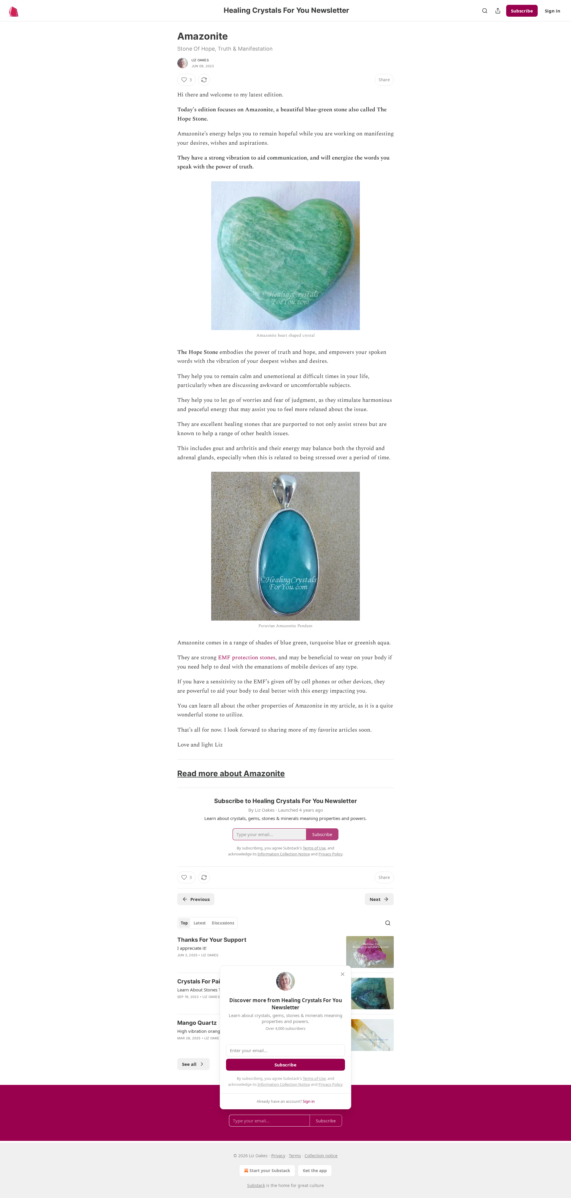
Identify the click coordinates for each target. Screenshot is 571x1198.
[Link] (169, 773)
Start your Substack (270, 1170)
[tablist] (207, 923)
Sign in (552, 11)
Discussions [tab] (223, 923)
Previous (200, 899)
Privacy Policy (330, 1084)
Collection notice (321, 1155)
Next (375, 899)
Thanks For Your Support (211, 939)
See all (189, 1064)
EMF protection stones (246, 657)
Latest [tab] (200, 923)
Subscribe (522, 11)
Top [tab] (184, 923)
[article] (285, 952)
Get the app (315, 1170)
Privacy (278, 1155)
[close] (342, 974)
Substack (256, 1185)
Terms (295, 1155)
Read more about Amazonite (231, 773)
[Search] (485, 11)
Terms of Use (314, 1078)
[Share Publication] (498, 11)
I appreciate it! (191, 948)
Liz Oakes (200, 60)
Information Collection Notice (284, 1084)
